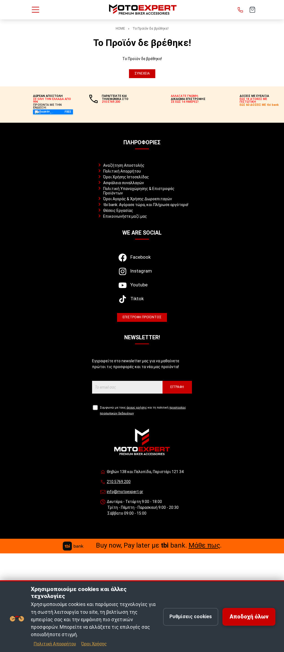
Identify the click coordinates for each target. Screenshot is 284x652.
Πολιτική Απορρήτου (122, 171)
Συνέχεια (142, 73)
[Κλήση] (240, 9)
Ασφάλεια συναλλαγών (123, 183)
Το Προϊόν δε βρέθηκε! (151, 28)
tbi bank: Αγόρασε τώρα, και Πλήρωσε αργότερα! (145, 204)
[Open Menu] (35, 9)
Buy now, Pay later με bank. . (159, 545)
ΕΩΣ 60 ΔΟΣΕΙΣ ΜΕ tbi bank (259, 105)
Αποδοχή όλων (249, 617)
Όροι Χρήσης (94, 643)
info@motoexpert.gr (125, 491)
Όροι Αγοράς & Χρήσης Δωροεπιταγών (137, 199)
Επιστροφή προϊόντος (142, 317)
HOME (120, 28)
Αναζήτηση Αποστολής (123, 165)
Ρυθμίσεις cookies (190, 616)
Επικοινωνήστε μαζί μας (125, 216)
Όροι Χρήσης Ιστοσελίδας (126, 177)
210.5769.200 (119, 481)
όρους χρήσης (136, 407)
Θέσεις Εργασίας (118, 210)
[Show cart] (252, 9)
